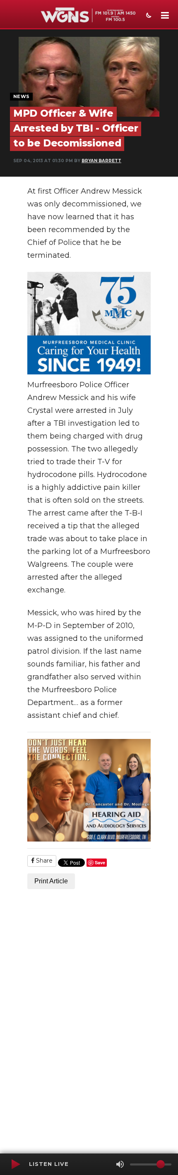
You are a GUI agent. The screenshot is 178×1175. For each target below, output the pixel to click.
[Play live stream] (15, 1164)
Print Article (51, 881)
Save (100, 862)
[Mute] (120, 1164)
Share (43, 860)
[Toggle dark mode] (148, 16)
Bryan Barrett (101, 160)
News (21, 96)
